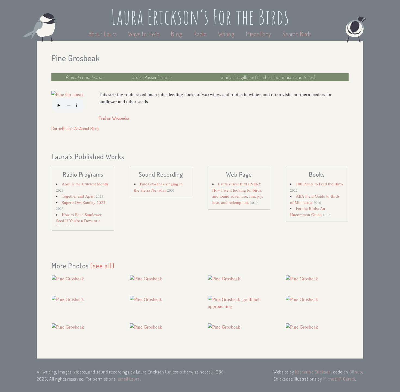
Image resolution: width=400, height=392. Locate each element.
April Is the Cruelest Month (85, 183)
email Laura (129, 379)
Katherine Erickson (313, 372)
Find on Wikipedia (114, 118)
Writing (226, 34)
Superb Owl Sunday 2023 (83, 202)
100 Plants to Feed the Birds (319, 183)
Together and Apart (79, 196)
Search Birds (297, 34)
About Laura (103, 34)
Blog (176, 34)
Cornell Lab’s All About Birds (75, 128)
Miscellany (258, 34)
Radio (200, 34)
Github (355, 372)
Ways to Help (144, 34)
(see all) (102, 265)
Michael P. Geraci (339, 379)
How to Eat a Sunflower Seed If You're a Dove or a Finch (78, 220)
